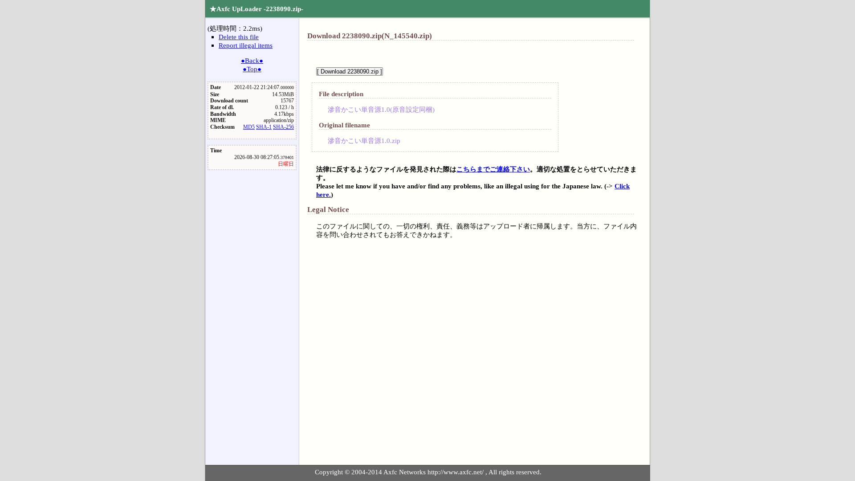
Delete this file (239, 37)
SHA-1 (264, 127)
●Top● (252, 69)
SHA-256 (283, 127)
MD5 (249, 127)
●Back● (252, 60)
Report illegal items (246, 45)
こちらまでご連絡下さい (493, 169)
